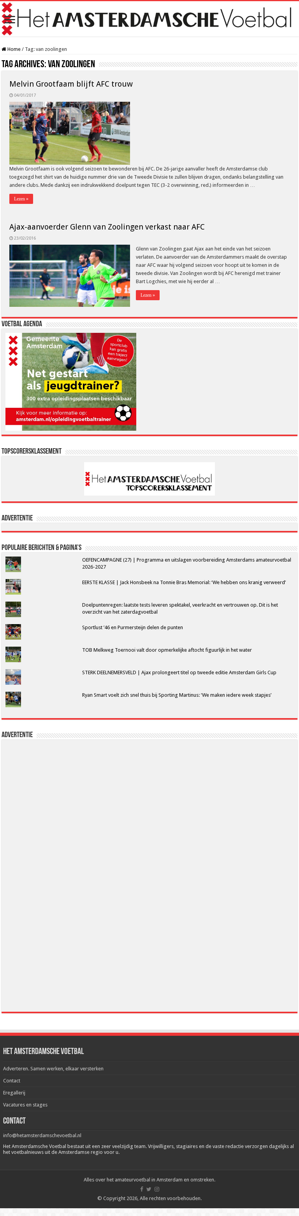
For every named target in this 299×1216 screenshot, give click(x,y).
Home (13, 49)
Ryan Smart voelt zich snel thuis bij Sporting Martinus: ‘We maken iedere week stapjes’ (176, 695)
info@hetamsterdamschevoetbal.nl (42, 1135)
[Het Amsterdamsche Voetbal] (149, 19)
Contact (11, 1081)
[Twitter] (149, 1189)
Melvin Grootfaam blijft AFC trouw (71, 84)
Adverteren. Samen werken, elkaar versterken (53, 1069)
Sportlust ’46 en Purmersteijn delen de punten (132, 627)
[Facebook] (141, 1189)
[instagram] (157, 1189)
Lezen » (21, 199)
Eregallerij (14, 1093)
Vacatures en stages (25, 1105)
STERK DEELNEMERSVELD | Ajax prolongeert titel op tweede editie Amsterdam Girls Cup (179, 672)
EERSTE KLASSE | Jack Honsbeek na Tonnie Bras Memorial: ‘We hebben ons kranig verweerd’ (184, 582)
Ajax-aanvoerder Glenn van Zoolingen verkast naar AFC (107, 226)
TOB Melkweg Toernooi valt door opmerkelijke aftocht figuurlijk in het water (167, 650)
